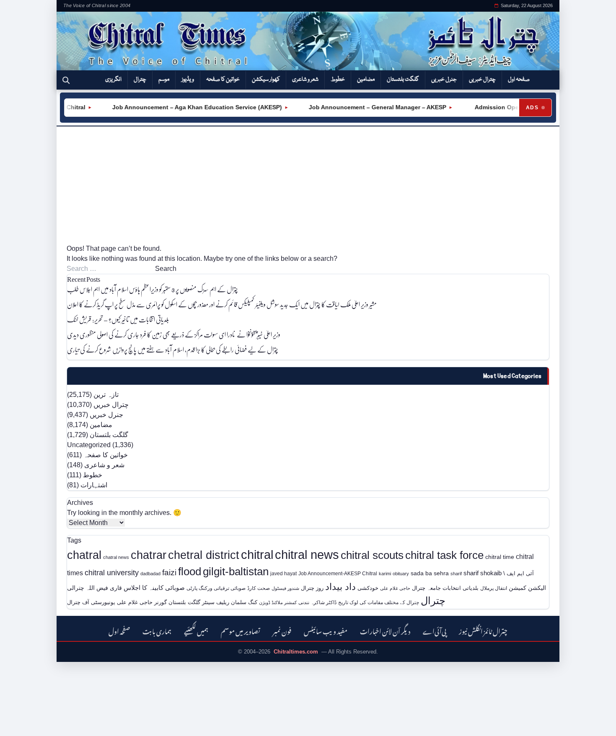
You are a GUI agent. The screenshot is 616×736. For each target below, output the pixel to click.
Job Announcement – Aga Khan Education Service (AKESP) (186, 107)
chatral (84, 554)
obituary (401, 573)
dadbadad (150, 573)
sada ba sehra (430, 573)
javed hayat (283, 573)
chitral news (307, 554)
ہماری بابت (156, 630)
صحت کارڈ (258, 588)
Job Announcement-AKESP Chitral (337, 573)
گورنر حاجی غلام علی (142, 602)
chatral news (116, 557)
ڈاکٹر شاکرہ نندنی (317, 602)
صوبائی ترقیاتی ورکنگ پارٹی (216, 588)
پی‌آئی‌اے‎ (434, 630)
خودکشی (367, 588)
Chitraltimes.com (296, 652)
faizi (169, 572)
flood (189, 571)
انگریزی (113, 79)
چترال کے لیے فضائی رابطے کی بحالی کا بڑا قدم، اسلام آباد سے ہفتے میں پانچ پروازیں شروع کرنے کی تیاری (172, 349)
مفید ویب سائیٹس (325, 630)
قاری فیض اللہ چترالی (94, 587)
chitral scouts (372, 555)
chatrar (148, 554)
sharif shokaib (482, 573)
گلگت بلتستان (403, 79)
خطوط (338, 79)
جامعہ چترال (426, 588)
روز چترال (312, 588)
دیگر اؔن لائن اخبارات (385, 630)
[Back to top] (19, 724)
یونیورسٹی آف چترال (91, 602)
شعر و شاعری (305, 79)
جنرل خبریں (444, 79)
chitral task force (444, 555)
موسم (163, 79)
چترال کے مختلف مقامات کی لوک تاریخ (378, 602)
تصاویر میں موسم (240, 630)
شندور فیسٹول (285, 588)
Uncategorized (89, 444)
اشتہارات (93, 485)
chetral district (203, 554)
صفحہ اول (519, 79)
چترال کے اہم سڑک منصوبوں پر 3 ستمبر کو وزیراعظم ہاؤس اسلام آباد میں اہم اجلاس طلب (152, 289)
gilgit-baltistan (236, 571)
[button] (66, 80)
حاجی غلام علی (395, 588)
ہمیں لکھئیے (196, 630)
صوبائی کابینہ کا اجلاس (154, 587)
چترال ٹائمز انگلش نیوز (483, 630)
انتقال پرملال (493, 588)
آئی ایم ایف (520, 573)
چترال (140, 79)
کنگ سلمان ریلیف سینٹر (229, 602)
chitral (257, 554)
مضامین (366, 79)
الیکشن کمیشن (527, 587)
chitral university (112, 573)
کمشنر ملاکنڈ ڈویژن (278, 602)
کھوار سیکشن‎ (266, 79)
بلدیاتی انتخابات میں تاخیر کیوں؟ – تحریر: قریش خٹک (118, 319)
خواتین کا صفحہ (223, 79)
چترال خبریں (482, 79)
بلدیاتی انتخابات (461, 588)
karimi (385, 573)
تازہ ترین (106, 394)
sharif (456, 573)
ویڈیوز (187, 79)
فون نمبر (282, 630)
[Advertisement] (308, 185)
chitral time (499, 556)
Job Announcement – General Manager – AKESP (367, 107)
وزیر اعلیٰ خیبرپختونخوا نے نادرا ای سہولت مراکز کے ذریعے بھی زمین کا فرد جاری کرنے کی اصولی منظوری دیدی (173, 334)
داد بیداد (340, 587)
